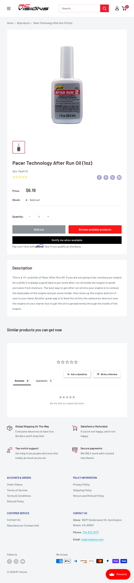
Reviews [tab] (19, 380)
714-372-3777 (91, 532)
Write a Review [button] (109, 374)
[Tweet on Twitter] (112, 177)
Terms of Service (17, 490)
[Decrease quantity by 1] (29, 216)
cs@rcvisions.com (92, 539)
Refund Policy (15, 501)
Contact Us (13, 519)
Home (10, 23)
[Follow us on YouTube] (22, 561)
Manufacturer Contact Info (23, 525)
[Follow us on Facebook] (9, 561)
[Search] (104, 8)
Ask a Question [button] (79, 374)
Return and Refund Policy (88, 495)
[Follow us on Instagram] (16, 561)
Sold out (39, 229)
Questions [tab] (41, 380)
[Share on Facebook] (99, 177)
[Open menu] (8, 8)
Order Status (15, 484)
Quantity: (18, 216)
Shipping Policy (82, 490)
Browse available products (95, 229)
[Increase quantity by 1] (48, 216)
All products (23, 23)
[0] (124, 8)
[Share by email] (119, 177)
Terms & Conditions (19, 495)
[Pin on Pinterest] (105, 177)
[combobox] (79, 8)
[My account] (117, 8)
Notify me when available (67, 240)
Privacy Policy (81, 484)
